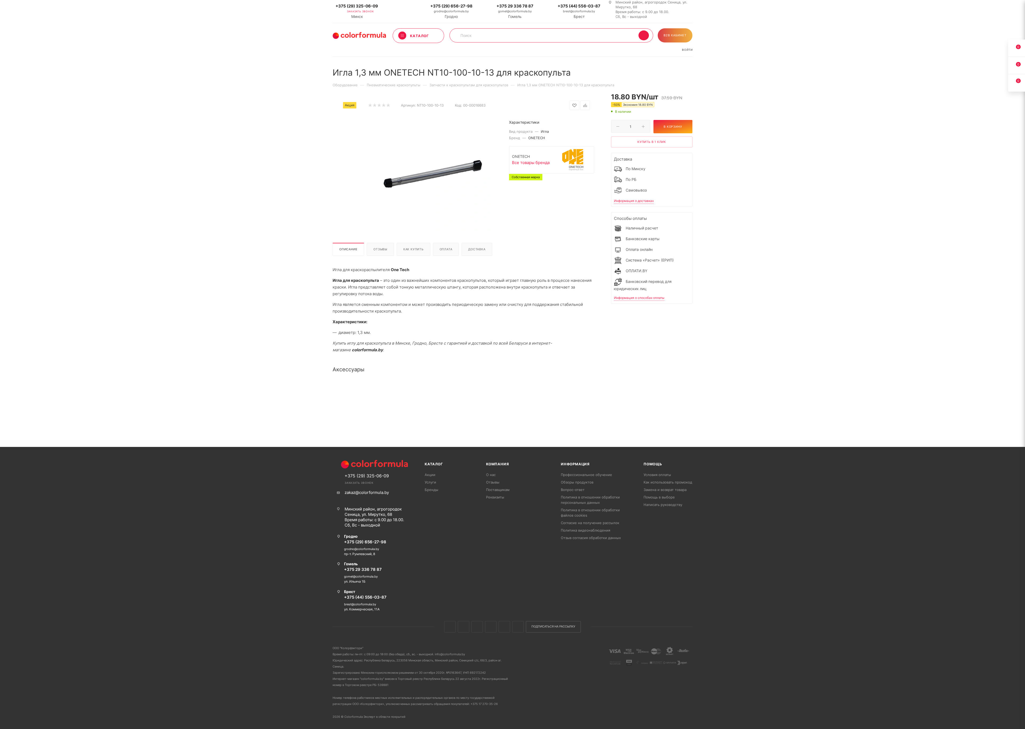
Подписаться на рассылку (553, 626)
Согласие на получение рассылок (590, 523)
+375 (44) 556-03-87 (579, 6)
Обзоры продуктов (577, 482)
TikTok (518, 627)
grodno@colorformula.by (451, 11)
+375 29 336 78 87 (514, 6)
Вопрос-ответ (573, 490)
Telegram (490, 627)
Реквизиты (495, 497)
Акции (430, 475)
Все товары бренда (531, 162)
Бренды (431, 490)
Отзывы (380, 249)
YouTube (504, 627)
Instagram (477, 627)
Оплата (446, 249)
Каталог (434, 464)
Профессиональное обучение (586, 475)
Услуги (430, 482)
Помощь (653, 464)
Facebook (463, 627)
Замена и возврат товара (665, 490)
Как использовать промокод (668, 482)
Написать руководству (663, 504)
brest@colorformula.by (579, 11)
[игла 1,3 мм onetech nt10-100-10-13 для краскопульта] (433, 171)
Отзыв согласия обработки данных (591, 538)
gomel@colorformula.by (515, 11)
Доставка (476, 249)
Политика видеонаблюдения (585, 530)
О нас (491, 475)
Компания (497, 464)
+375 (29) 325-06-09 (357, 6)
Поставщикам (498, 490)
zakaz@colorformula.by (367, 492)
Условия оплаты (657, 475)
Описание (348, 249)
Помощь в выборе (659, 497)
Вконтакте (450, 627)
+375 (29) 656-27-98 (451, 6)
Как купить (413, 249)
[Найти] (643, 35)
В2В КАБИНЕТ (675, 35)
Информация (575, 464)
